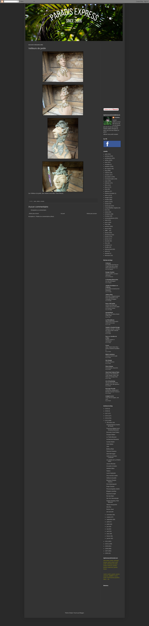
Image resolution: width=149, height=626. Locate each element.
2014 (106, 415)
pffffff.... (107, 230)
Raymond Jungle (111, 493)
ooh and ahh (109, 511)
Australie (107, 164)
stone (106, 251)
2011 (106, 541)
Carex (107, 345)
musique (107, 216)
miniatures (108, 214)
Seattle (107, 247)
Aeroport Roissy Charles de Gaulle (113, 425)
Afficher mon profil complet (110, 134)
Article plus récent (34, 213)
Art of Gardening (110, 381)
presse (107, 239)
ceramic (42, 201)
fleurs (106, 187)
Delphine (117, 117)
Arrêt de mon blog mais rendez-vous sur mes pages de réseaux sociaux (113, 306)
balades (107, 166)
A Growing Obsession (112, 279)
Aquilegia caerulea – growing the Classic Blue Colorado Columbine (113, 330)
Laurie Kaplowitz (111, 473)
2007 (106, 551)
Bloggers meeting (111, 491)
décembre (110, 422)
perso (106, 228)
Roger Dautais (110, 486)
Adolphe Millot (110, 468)
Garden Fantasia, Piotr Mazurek (112, 501)
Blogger (82, 613)
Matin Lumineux (110, 354)
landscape (108, 206)
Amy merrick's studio (112, 475)
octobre (109, 517)
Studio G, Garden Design (113, 327)
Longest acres (110, 396)
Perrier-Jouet (110, 509)
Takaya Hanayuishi (111, 504)
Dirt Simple (109, 360)
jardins (107, 201)
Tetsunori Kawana (111, 451)
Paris (106, 224)
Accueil (63, 213)
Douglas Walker (110, 434)
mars (108, 533)
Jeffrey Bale (109, 294)
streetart (107, 253)
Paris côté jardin (110, 303)
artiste (38, 201)
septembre (110, 519)
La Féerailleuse (110, 320)
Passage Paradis (110, 388)
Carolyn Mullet (110, 442)
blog (106, 170)
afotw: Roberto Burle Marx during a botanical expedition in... (112, 348)
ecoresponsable (109, 179)
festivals (107, 183)
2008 (106, 548)
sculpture (107, 245)
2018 (106, 411)
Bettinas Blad (110, 449)
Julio (107, 446)
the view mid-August (110, 281)
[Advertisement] (112, 74)
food (106, 189)
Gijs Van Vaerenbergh (112, 498)
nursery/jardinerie (110, 218)
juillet (108, 524)
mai (108, 529)
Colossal (108, 263)
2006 (106, 553)
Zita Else (108, 507)
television (107, 255)
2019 (106, 408)
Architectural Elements (112, 439)
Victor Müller (109, 444)
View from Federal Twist (112, 372)
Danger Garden (110, 272)
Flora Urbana (109, 366)
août (108, 522)
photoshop (108, 234)
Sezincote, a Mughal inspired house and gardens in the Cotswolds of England (113, 298)
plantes (107, 237)
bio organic (108, 168)
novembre (110, 514)
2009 (106, 546)
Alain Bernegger (110, 453)
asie (106, 162)
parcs (106, 222)
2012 (106, 420)
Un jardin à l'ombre (111, 466)
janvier (109, 538)
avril (108, 531)
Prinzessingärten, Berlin (113, 489)
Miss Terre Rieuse (58, 193)
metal (106, 212)
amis (35, 201)
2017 (106, 413)
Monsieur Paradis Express (111, 481)
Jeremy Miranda (110, 463)
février (108, 536)
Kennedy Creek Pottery (112, 432)
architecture (108, 158)
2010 (106, 544)
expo (106, 181)
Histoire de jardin (109, 193)
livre (106, 210)
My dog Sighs (110, 496)
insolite (107, 199)
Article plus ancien (92, 213)
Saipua (108, 471)
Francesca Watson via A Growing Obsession (113, 429)
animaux (107, 156)
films (106, 185)
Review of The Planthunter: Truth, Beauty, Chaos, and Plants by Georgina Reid (112, 375)
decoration (108, 177)
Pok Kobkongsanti (111, 484)
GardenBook (109, 312)
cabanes (107, 172)
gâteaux (107, 191)
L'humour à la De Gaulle (111, 356)
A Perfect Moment (110, 362)
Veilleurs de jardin (111, 478)
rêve (106, 243)
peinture (107, 226)
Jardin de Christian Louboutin (111, 456)
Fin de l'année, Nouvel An (112, 367)
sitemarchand (108, 249)
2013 (106, 418)
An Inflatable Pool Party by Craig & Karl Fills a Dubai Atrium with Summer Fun (112, 266)
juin (108, 526)
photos (107, 232)
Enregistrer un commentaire (38, 210)
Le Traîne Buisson (111, 437)
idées (106, 195)
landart (107, 203)
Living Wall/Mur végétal (111, 208)
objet (106, 220)
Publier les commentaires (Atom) (45, 216)
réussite (107, 241)
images (107, 197)
